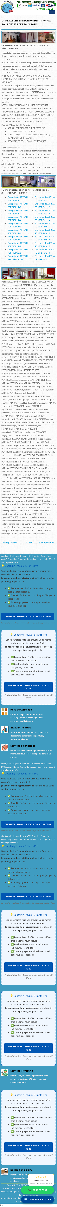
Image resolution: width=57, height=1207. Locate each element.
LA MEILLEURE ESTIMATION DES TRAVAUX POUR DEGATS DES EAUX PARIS (26, 22)
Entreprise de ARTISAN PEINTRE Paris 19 (45, 251)
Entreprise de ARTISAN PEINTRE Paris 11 (45, 199)
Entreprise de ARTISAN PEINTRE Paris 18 (45, 244)
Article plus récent (10, 542)
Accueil (29, 542)
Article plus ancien (47, 542)
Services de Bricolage (22, 746)
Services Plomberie (21, 1071)
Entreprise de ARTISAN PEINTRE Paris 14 (45, 218)
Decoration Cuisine (21, 1170)
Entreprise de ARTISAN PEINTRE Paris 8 (18, 244)
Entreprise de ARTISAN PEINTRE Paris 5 (18, 225)
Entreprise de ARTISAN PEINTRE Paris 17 (45, 238)
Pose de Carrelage (21, 710)
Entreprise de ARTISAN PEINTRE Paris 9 (18, 251)
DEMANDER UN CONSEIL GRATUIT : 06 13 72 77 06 (28, 616)
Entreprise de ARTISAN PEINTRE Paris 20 (45, 257)
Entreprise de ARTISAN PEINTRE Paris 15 (45, 225)
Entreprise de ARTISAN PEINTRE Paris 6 (18, 231)
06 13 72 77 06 (37, 1189)
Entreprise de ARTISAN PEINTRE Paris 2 (18, 205)
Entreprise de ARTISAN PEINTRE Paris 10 (18, 257)
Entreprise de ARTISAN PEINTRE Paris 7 (18, 238)
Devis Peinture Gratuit (37, 1199)
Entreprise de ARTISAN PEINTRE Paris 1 (18, 199)
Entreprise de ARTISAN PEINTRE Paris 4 (18, 218)
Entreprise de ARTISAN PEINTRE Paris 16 (45, 231)
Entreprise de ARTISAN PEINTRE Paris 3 (18, 212)
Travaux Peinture (21, 727)
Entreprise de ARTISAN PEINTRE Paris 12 (45, 205)
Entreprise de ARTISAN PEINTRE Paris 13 (45, 212)
